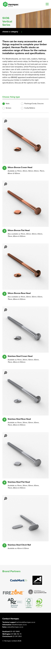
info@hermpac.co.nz (19, 625)
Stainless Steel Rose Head (19, 419)
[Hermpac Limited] (10, 4)
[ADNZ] (15, 603)
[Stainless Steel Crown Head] (4, 308)
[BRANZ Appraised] (37, 580)
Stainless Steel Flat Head (19, 482)
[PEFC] (39, 603)
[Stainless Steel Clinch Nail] (4, 497)
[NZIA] (37, 592)
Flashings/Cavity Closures (34, 104)
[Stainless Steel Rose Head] (4, 371)
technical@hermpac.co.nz (25, 622)
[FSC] (29, 603)
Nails (7, 104)
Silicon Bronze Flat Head (19, 230)
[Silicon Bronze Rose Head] (4, 245)
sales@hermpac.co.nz (15, 627)
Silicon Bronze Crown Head (20, 167)
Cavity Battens (29, 108)
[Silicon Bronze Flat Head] (4, 182)
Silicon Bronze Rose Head (19, 293)
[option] (25, 18)
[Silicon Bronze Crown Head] (4, 119)
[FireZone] (13, 591)
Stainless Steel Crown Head (20, 356)
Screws (8, 108)
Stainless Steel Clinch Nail (19, 545)
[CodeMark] (18, 580)
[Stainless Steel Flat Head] (4, 434)
